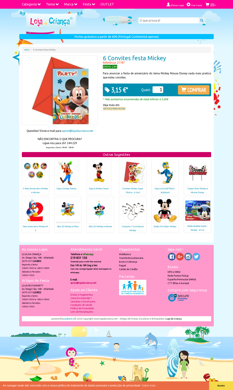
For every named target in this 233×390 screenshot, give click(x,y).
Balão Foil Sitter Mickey (165, 226)
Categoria (29, 4)
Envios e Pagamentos (81, 294)
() (212, 5)
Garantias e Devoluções (83, 301)
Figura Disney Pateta (66, 188)
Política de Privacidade (82, 308)
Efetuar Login (177, 5)
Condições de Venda (81, 305)
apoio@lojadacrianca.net (77, 130)
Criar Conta (196, 5)
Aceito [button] (221, 385)
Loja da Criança (174, 318)
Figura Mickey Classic (99, 188)
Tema (50, 4)
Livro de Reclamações (81, 311)
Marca (68, 4)
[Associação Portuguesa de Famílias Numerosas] (132, 294)
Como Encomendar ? (81, 298)
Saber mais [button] (149, 385)
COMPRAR (196, 89)
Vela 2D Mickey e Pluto (68, 226)
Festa (87, 4)
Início (27, 50)
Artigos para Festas (114, 108)
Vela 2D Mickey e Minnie (100, 226)
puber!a (68, 318)
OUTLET (107, 4)
